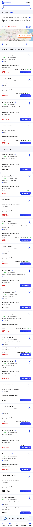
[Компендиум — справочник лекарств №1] (6, 2)
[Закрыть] (28, 518)
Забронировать (26, 72)
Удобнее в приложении (16, 518)
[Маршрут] (29, 55)
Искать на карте (26, 35)
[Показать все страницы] (30, 17)
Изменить (28, 26)
